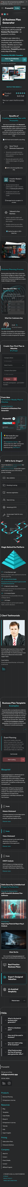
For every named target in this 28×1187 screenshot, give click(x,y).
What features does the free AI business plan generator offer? (15, 1052)
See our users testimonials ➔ (13, 101)
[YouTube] (2, 14)
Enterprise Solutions (8, 1145)
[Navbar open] (2, 8)
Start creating (11, 759)
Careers (5, 1157)
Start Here (16, 447)
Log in (24, 8)
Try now (8, 379)
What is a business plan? (14, 1029)
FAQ (4, 1129)
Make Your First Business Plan (12, 59)
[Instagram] (7, 14)
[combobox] (13, 365)
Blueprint (5, 1119)
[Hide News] (26, 2)
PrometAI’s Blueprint (7, 774)
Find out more (15, 1000)
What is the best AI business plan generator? (14, 1020)
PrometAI (9, 8)
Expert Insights (7, 1133)
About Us (5, 1153)
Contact (5, 1164)
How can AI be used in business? (15, 1036)
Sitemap (5, 1176)
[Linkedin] (5, 14)
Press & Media (6, 1160)
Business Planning (8, 1097)
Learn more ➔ (17, 4)
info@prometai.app (9, 1074)
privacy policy (7, 1178)
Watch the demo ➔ (14, 87)
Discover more (7, 821)
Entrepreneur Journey (12, 442)
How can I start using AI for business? (15, 1044)
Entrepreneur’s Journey (9, 1122)
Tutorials (5, 1126)
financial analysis (17, 956)
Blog (4, 1109)
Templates (5, 1112)
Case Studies (6, 1115)
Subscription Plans (8, 1141)
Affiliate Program (7, 1167)
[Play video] (13, 423)
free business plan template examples (13, 712)
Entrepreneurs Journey (9, 1100)
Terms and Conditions (10, 1180)
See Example (13, 754)
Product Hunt (8, 94)
